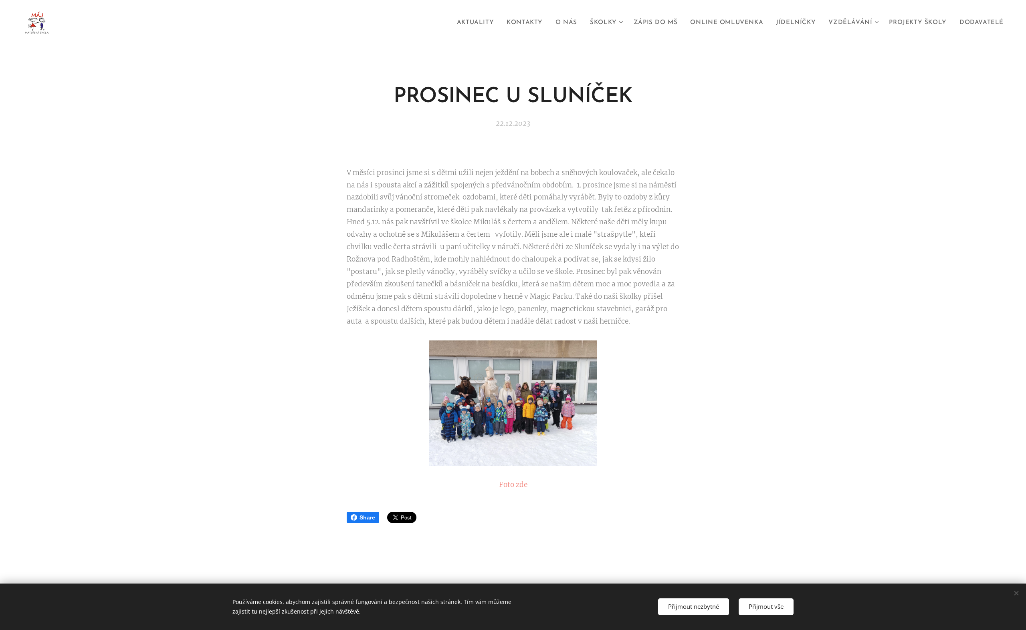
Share (367, 517)
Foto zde (513, 484)
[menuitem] (477, 23)
